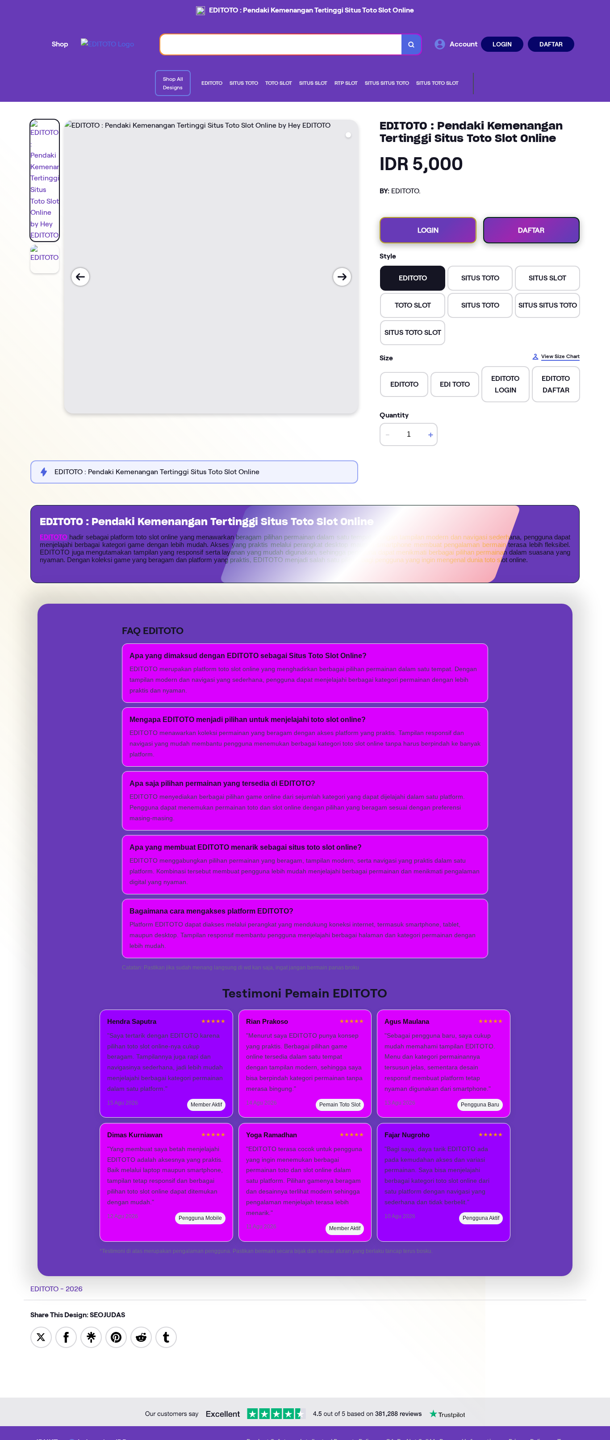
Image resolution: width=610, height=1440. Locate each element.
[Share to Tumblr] (166, 1336)
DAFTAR (551, 44)
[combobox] (281, 44)
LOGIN (502, 44)
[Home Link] (107, 44)
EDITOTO (53, 537)
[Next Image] (342, 276)
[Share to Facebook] (66, 1336)
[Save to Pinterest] (116, 1336)
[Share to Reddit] (141, 1336)
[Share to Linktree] (91, 1336)
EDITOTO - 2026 (56, 1289)
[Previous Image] (80, 276)
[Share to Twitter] (41, 1336)
